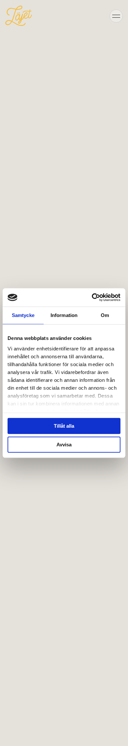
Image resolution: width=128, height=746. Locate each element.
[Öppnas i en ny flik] (92, 297)
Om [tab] (105, 315)
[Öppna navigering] (116, 15)
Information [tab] (64, 315)
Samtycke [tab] (23, 315)
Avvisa (64, 444)
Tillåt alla (64, 426)
